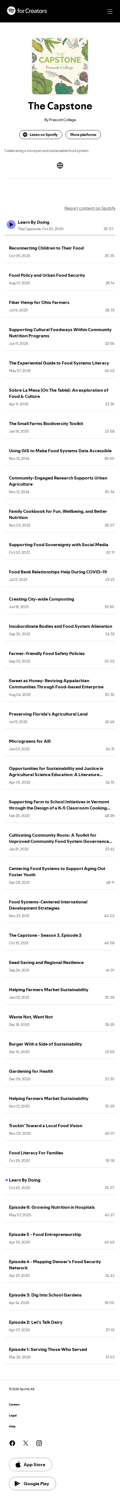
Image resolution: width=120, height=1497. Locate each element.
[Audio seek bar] (60, 235)
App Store (34, 1464)
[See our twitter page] (25, 1443)
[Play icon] (11, 224)
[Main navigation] (110, 11)
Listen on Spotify (43, 134)
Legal (13, 1415)
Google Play (36, 1483)
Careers (14, 1405)
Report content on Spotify (90, 208)
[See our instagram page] (39, 1443)
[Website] (60, 165)
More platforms (83, 134)
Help (12, 1426)
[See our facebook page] (12, 1443)
